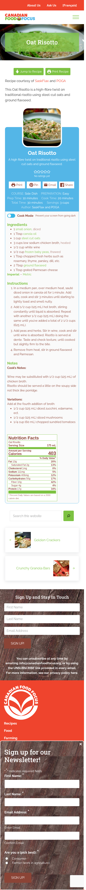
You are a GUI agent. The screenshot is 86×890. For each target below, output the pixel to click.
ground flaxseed (35, 265)
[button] (35, 171)
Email (52, 185)
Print (18, 185)
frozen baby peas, (37, 252)
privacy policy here (63, 672)
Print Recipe (60, 71)
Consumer (19, 858)
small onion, (24, 229)
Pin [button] (35, 185)
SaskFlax (42, 81)
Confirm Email (14, 843)
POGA (61, 81)
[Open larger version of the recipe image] (42, 127)
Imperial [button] (13, 274)
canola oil (29, 234)
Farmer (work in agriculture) (31, 863)
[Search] (68, 516)
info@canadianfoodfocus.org (40, 663)
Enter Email (12, 827)
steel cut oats (31, 238)
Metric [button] (27, 274)
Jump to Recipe (30, 71)
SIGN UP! (17, 643)
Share (68, 185)
